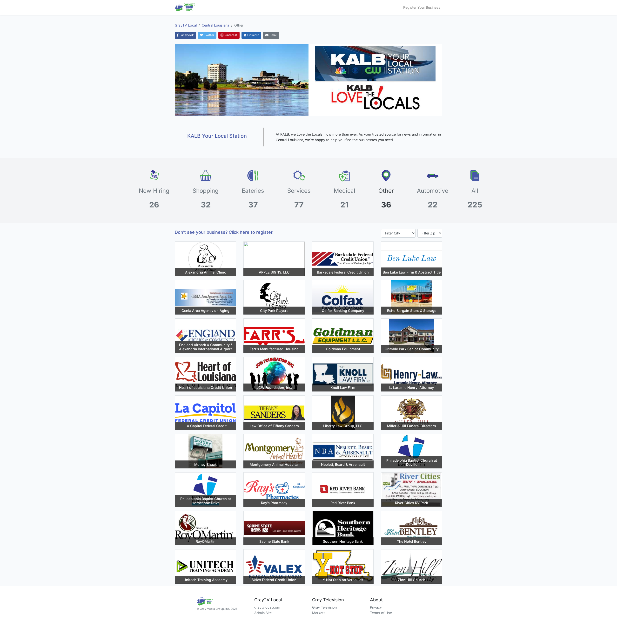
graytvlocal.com (267, 607)
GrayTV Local (186, 25)
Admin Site (263, 613)
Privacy (376, 607)
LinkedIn (252, 35)
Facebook (186, 35)
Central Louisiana (215, 25)
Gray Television (324, 607)
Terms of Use (381, 613)
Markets (318, 613)
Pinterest (230, 35)
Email (272, 35)
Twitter (208, 35)
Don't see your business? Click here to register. (224, 232)
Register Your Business (421, 7)
